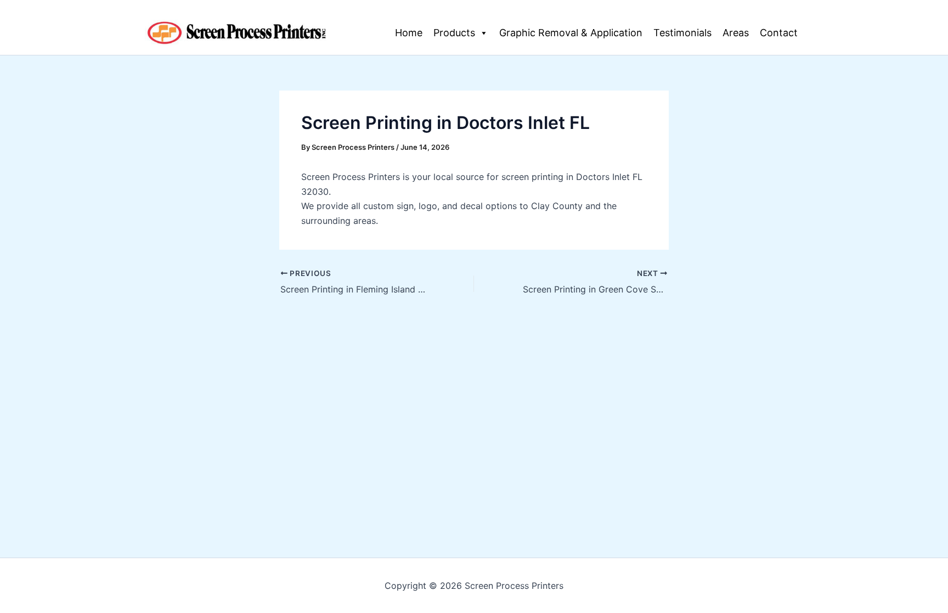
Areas (736, 32)
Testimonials (682, 32)
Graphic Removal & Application (570, 32)
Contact (779, 32)
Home (408, 32)
